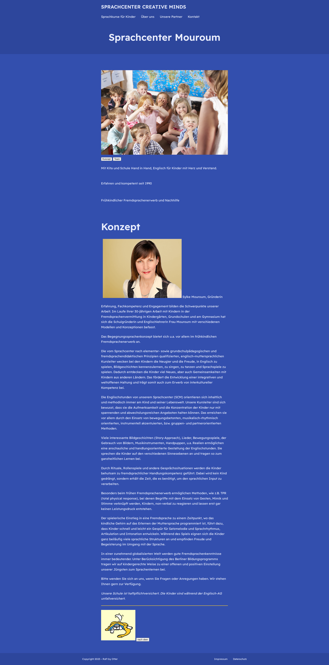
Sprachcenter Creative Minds (143, 7)
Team (117, 159)
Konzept (106, 159)
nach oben (143, 639)
